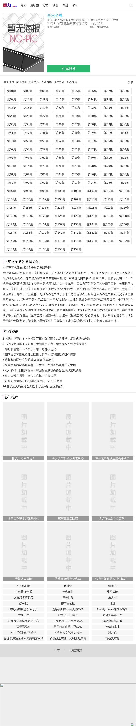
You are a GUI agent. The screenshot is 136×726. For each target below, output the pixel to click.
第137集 (11, 232)
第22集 (92, 107)
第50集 (27, 141)
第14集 (92, 99)
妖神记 (23, 603)
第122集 (27, 216)
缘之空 (112, 597)
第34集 (27, 124)
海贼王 (112, 585)
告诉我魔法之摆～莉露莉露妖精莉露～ (23, 639)
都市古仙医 (68, 603)
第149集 (76, 241)
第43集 (43, 132)
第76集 (60, 166)
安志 (109, 19)
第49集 (11, 141)
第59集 (43, 149)
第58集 (27, 149)
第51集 (43, 141)
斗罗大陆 (112, 591)
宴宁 (84, 19)
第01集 (11, 91)
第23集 (108, 107)
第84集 (60, 174)
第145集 (11, 241)
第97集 (11, 191)
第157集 (76, 249)
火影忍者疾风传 (23, 597)
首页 (57, 650)
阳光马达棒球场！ (23, 458)
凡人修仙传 (23, 585)
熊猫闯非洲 (112, 626)
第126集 (92, 216)
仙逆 (112, 603)
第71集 (108, 157)
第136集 (124, 224)
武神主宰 (23, 615)
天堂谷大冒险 (23, 578)
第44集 (60, 132)
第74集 (27, 166)
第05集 (76, 91)
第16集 (124, 99)
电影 (23, 5)
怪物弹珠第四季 (112, 620)
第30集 (92, 116)
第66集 (27, 157)
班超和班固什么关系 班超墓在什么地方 (29, 359)
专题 (65, 5)
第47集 (108, 132)
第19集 (43, 107)
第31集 (108, 116)
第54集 (92, 141)
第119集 (108, 207)
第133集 (76, 224)
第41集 (11, 132)
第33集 (11, 124)
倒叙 (130, 83)
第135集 (108, 224)
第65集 (11, 157)
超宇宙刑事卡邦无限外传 (23, 518)
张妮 (91, 19)
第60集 (60, 149)
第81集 (11, 174)
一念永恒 (68, 591)
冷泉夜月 (100, 19)
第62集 (92, 149)
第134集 (92, 224)
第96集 (124, 182)
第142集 (92, 232)
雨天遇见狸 (23, 626)
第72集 (124, 157)
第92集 (60, 182)
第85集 (76, 174)
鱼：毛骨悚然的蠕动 (23, 632)
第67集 (43, 157)
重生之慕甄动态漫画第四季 (112, 458)
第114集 (28, 207)
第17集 (11, 107)
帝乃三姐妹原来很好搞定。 (112, 578)
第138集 (27, 232)
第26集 (27, 116)
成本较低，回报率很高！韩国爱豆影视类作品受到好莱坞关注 (43, 370)
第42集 (27, 132)
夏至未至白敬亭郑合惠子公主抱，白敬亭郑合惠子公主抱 (40, 365)
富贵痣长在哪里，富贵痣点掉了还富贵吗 (30, 375)
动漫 (55, 5)
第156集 (60, 249)
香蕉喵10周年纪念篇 (68, 578)
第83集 (43, 174)
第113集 (12, 207)
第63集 (108, 149)
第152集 (124, 241)
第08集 (124, 91)
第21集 (76, 107)
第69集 (76, 157)
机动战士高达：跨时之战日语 (68, 638)
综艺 (46, 5)
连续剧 (34, 5)
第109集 (76, 199)
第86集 (92, 174)
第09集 (11, 99)
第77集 (76, 166)
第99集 (43, 191)
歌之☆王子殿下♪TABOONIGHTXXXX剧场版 (68, 615)
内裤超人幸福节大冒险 (68, 632)
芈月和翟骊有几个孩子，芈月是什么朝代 (30, 349)
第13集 (76, 99)
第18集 (27, 107)
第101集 (76, 191)
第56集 (124, 141)
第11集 (44, 99)
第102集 (92, 191)
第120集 (124, 207)
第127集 (108, 216)
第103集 (108, 191)
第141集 (76, 232)
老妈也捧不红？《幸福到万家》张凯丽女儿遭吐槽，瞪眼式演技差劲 (47, 338)
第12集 (60, 99)
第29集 (76, 116)
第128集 (124, 216)
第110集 (92, 199)
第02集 (27, 91)
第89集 (11, 182)
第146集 (27, 241)
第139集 (44, 232)
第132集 (60, 224)
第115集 (44, 207)
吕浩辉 (67, 23)
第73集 (11, 166)
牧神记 (68, 585)
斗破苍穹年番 (23, 591)
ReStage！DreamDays (68, 620)
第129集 (11, 224)
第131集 (44, 224)
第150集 (92, 241)
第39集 (108, 124)
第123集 (44, 216)
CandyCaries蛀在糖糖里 (112, 609)
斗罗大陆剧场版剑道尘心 (68, 458)
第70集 (92, 157)
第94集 (92, 182)
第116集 (60, 207)
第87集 (108, 174)
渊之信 (112, 632)
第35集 (43, 124)
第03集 (43, 91)
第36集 (60, 124)
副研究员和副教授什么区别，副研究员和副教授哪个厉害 (40, 354)
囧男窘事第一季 (112, 615)
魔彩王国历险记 (68, 518)
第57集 (11, 149)
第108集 (60, 199)
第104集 (124, 191)
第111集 (108, 199)
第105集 (11, 199)
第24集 (124, 107)
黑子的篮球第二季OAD (67, 626)
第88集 (124, 174)
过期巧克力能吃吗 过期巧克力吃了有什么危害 (33, 381)
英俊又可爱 (112, 638)
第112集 (124, 199)
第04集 (60, 91)
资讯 (75, 5)
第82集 (27, 174)
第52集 (60, 141)
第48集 (124, 132)
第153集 (11, 249)
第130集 (27, 224)
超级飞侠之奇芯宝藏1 (112, 518)
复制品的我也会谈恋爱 (23, 609)
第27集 (43, 116)
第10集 (27, 99)
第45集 (76, 132)
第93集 (76, 182)
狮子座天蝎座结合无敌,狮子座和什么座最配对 (35, 386)
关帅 (78, 19)
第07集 (108, 91)
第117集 (76, 207)
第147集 (44, 241)
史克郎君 (60, 19)
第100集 (60, 191)
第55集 (108, 141)
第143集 (108, 232)
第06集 (92, 91)
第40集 (124, 124)
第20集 (60, 107)
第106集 (27, 199)
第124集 (60, 216)
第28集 (60, 116)
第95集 (108, 182)
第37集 (76, 124)
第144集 (124, 232)
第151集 (108, 241)
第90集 (27, 182)
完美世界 (68, 597)
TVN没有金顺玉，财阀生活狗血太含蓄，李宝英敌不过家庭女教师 (46, 343)
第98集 (27, 191)
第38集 (92, 124)
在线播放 (69, 69)
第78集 (92, 166)
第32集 (124, 116)
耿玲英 (77, 23)
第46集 (92, 132)
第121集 (11, 216)
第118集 (92, 207)
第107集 (44, 199)
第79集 (108, 166)
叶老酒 (58, 23)
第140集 (60, 232)
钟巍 (116, 19)
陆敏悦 (70, 19)
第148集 (60, 241)
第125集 (76, 216)
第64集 (124, 149)
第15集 (108, 99)
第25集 (11, 116)
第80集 (124, 166)
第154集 (27, 249)
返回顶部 (76, 650)
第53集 (76, 141)
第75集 (43, 166)
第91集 (43, 182)
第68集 (60, 157)
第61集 (76, 149)
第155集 (44, 249)
